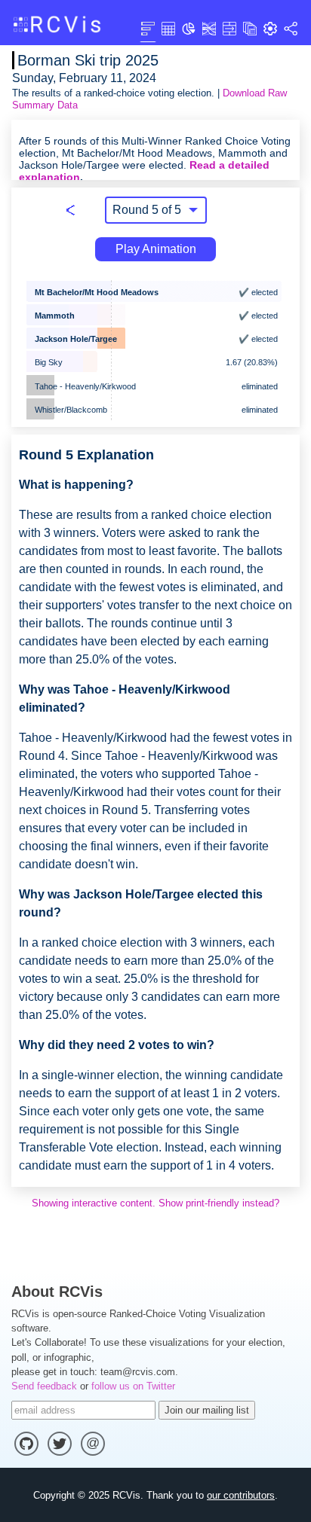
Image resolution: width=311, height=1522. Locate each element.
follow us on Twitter (133, 1386)
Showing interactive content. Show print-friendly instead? (155, 1203)
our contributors (241, 1495)
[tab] (148, 28)
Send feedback (44, 1386)
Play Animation (155, 248)
